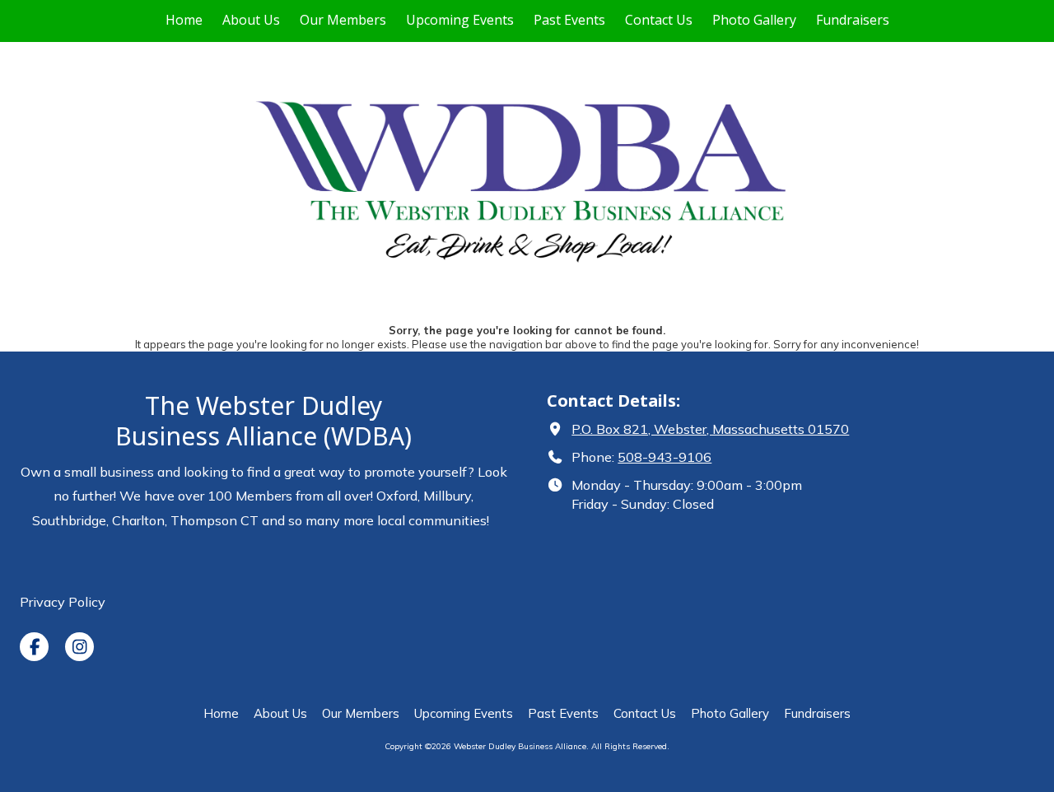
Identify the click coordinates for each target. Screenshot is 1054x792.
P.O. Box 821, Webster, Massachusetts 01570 (710, 429)
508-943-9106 (664, 457)
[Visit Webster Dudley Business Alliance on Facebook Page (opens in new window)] (34, 646)
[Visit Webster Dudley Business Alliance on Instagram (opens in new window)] (79, 646)
